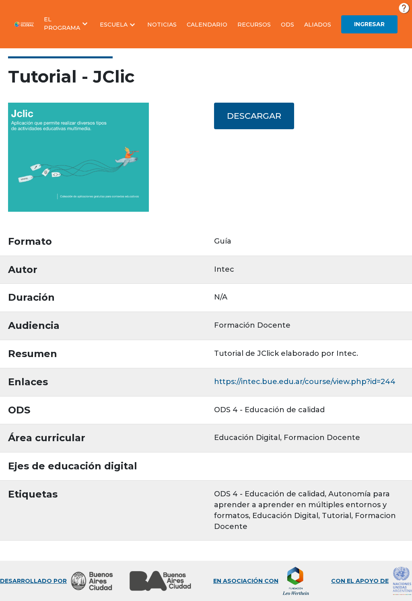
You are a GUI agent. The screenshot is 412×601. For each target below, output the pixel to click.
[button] (67, 23)
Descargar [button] (254, 116)
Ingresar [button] (369, 24)
